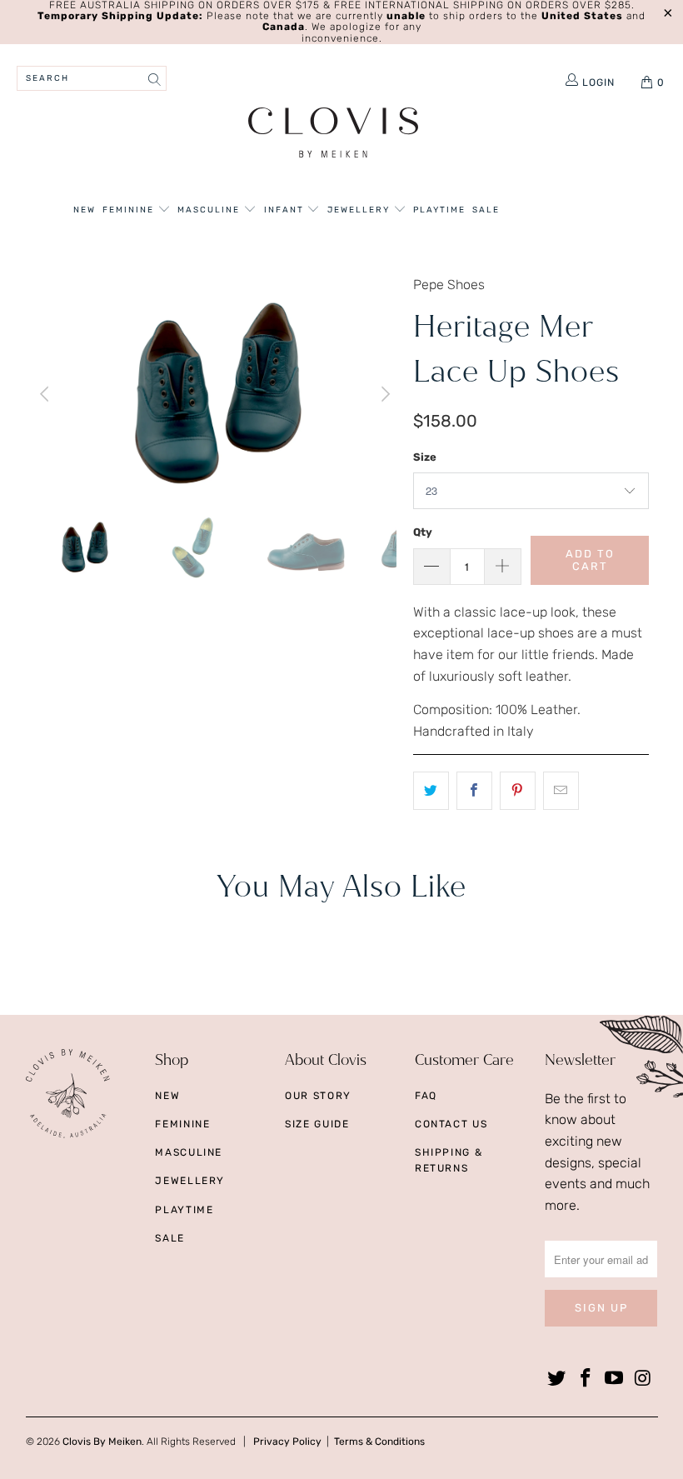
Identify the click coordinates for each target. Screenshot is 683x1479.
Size (424, 457)
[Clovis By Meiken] (333, 134)
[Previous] (46, 394)
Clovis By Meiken (102, 1441)
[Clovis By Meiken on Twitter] (557, 1379)
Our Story (318, 1096)
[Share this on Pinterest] (518, 791)
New (84, 210)
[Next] (384, 394)
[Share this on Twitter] (431, 791)
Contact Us (451, 1124)
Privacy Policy (287, 1441)
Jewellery (360, 210)
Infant (285, 210)
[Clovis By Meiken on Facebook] (585, 1379)
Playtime (439, 210)
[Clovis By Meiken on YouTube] (614, 1379)
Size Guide (317, 1124)
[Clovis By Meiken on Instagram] (643, 1379)
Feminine (129, 210)
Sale (486, 210)
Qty (422, 532)
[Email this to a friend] (561, 791)
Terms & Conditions (379, 1441)
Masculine (210, 210)
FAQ (426, 1096)
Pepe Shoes (449, 284)
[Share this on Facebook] (474, 791)
